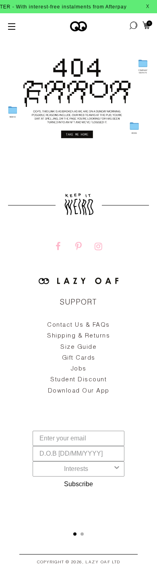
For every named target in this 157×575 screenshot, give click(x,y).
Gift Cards (78, 358)
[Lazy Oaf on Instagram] (99, 247)
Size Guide (78, 347)
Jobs (79, 369)
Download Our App (78, 391)
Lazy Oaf (97, 563)
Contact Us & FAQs (78, 325)
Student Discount (78, 380)
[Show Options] (117, 469)
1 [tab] (74, 534)
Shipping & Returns (78, 336)
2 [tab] (82, 534)
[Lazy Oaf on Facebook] (58, 247)
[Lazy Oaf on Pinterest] (78, 247)
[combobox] (76, 469)
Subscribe (78, 484)
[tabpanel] (78, 376)
